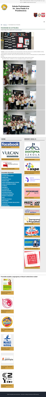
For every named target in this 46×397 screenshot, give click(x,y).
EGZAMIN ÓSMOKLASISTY (8, 175)
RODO (3, 197)
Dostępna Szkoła (6, 179)
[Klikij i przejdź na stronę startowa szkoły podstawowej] (4, 7)
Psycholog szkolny (7, 192)
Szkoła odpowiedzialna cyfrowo (10, 182)
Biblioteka (5, 24)
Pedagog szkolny (6, 190)
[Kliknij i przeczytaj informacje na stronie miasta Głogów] (39, 15)
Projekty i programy (7, 195)
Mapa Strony (5, 200)
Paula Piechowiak (18, 29)
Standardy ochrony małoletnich (10, 202)
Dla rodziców (5, 189)
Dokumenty (5, 187)
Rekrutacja (5, 174)
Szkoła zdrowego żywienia (9, 184)
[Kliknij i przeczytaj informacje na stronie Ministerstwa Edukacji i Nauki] (43, 15)
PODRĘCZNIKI (5, 177)
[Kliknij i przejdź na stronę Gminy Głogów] (35, 15)
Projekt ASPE (5, 180)
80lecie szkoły (6, 205)
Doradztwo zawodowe (8, 194)
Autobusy (4, 185)
